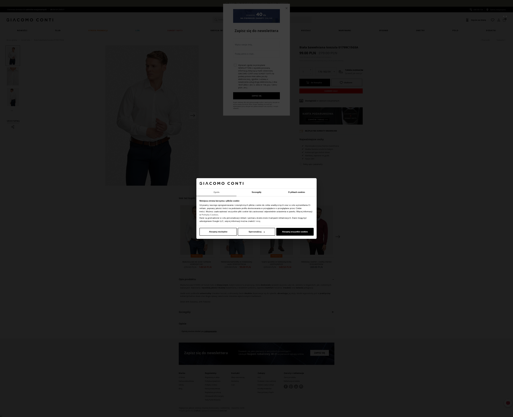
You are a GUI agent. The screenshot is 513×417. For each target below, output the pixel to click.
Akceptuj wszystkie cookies (295, 232)
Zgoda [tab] (216, 192)
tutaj (258, 221)
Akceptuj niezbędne (218, 232)
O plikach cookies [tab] (296, 192)
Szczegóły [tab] (256, 192)
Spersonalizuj (255, 232)
